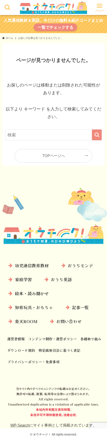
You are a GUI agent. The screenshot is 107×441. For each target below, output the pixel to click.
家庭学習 (23, 279)
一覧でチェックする (55, 27)
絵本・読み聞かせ (32, 293)
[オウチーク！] (53, 7)
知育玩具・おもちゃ (34, 307)
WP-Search (19, 425)
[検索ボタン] (7, 7)
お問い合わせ (69, 321)
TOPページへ (53, 156)
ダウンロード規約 (21, 350)
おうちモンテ (80, 265)
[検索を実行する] (97, 134)
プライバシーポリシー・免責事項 (33, 361)
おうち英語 (61, 279)
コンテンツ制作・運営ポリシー (52, 338)
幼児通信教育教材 (32, 265)
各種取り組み (90, 338)
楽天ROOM (26, 321)
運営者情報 (16, 338)
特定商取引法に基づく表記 (59, 350)
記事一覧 (80, 307)
